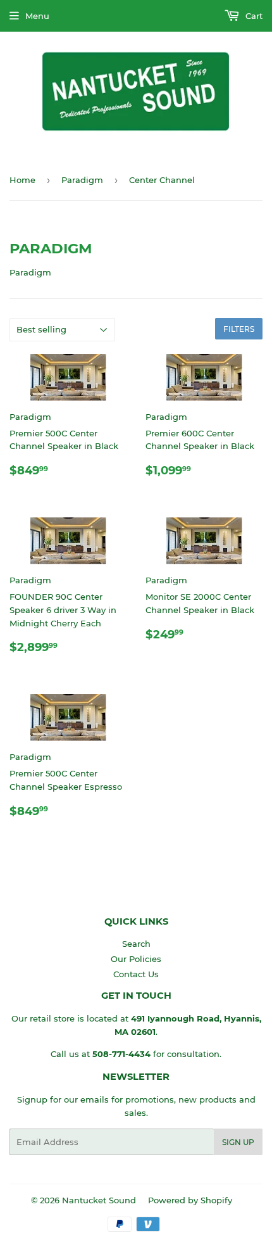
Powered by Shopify (190, 1200)
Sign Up (238, 1142)
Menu (37, 16)
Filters (238, 329)
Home (22, 180)
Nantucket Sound (99, 1200)
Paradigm (82, 180)
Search (136, 944)
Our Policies (136, 959)
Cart (253, 16)
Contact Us (136, 974)
